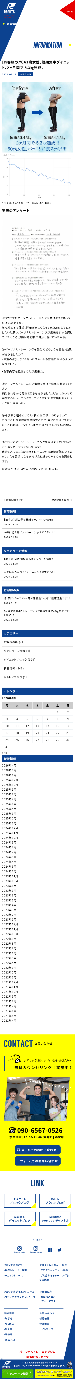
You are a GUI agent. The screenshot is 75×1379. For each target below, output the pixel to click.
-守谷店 (8, 1334)
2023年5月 (9, 900)
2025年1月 (9, 823)
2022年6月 (9, 953)
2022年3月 (9, 967)
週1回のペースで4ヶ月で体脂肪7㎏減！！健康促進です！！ (37, 598)
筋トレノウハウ (13, 677)
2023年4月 (9, 905)
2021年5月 (9, 1016)
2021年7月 (9, 1006)
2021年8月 (9, 1001)
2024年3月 (9, 866)
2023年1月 (9, 919)
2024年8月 (9, 847)
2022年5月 (9, 958)
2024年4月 (9, 862)
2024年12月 (10, 828)
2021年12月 (10, 982)
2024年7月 (9, 852)
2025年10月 (10, 785)
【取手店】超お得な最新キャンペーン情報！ (28, 519)
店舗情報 (9, 1313)
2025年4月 (9, 809)
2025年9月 (9, 789)
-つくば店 (9, 1323)
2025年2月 (9, 818)
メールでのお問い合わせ (38, 1150)
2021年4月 (9, 1020)
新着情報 (25, 78)
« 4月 (5, 752)
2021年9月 (9, 996)
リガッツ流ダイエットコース (19, 1291)
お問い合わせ (46, 1313)
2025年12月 (10, 780)
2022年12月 (10, 924)
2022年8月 (9, 943)
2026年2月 (9, 770)
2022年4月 (9, 963)
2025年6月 (9, 804)
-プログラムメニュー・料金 (53, 1270)
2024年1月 (9, 871)
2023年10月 (10, 881)
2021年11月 (10, 987)
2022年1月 (9, 977)
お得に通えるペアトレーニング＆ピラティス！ (29, 532)
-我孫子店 (9, 1339)
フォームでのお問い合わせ (39, 1161)
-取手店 (8, 1318)
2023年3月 (9, 910)
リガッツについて (13, 1264)
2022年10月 (10, 934)
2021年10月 (10, 992)
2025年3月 (9, 813)
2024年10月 (10, 838)
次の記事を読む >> (62, 499)
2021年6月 (9, 1011)
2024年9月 (9, 842)
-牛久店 (8, 1329)
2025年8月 (9, 794)
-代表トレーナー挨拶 (15, 1270)
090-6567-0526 (39, 1130)
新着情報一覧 (15, 24)
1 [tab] (66, 45)
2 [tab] (69, 45)
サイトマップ (46, 1329)
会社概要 (44, 1323)
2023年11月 (10, 876)
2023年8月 (9, 886)
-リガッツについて (13, 1275)
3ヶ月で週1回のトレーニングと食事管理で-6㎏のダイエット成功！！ (37, 613)
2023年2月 (9, 915)
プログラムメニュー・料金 (53, 1264)
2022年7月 (9, 948)
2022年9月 (9, 939)
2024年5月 (9, 857)
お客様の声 (25, 74)
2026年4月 (9, 765)
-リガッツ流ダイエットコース (20, 1297)
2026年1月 (9, 775)
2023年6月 (9, 895)
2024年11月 (10, 833)
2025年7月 (9, 799)
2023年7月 (9, 890)
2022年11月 (10, 929)
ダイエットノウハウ (15, 659)
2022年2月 (9, 972)
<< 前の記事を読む (12, 499)
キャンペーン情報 (14, 651)
